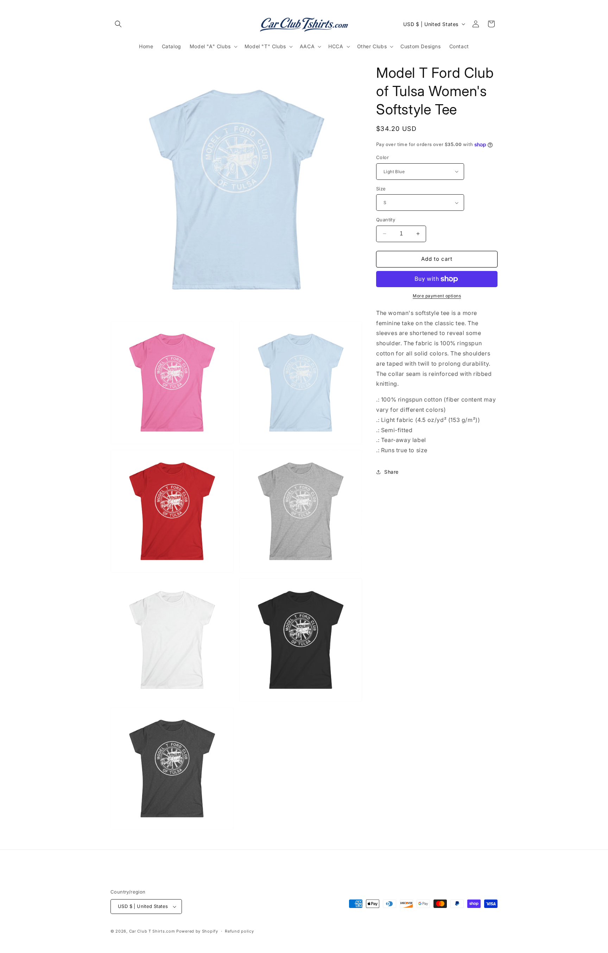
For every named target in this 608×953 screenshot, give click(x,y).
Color (382, 157)
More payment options (437, 295)
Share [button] (391, 472)
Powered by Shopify (197, 931)
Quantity (385, 219)
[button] (118, 24)
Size (381, 188)
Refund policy (239, 931)
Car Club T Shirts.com (152, 931)
